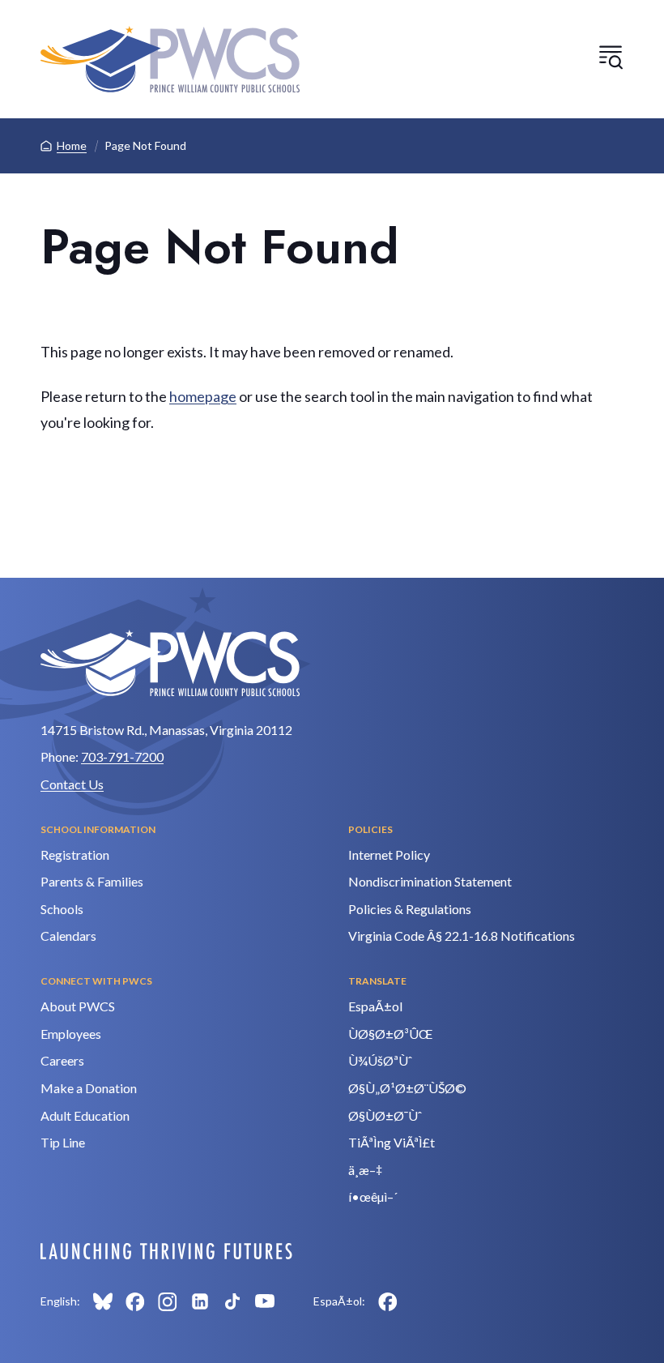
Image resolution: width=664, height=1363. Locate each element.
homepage (202, 396)
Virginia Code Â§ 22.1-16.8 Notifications (461, 935)
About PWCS (77, 1006)
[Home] (170, 59)
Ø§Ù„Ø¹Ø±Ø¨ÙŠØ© (407, 1088)
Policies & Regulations (409, 908)
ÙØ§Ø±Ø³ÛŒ (390, 1033)
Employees (70, 1033)
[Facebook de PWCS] (388, 1301)
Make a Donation (88, 1088)
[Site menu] (611, 57)
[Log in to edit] (166, 1251)
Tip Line (62, 1142)
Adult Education (85, 1115)
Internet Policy (389, 854)
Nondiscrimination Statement (430, 881)
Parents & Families (91, 881)
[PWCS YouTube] (265, 1301)
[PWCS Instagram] (167, 1301)
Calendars (68, 935)
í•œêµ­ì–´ (373, 1196)
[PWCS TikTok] (232, 1301)
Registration (74, 854)
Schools (61, 908)
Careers (62, 1060)
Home (72, 145)
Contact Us (72, 784)
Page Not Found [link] (145, 145)
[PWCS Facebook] (135, 1301)
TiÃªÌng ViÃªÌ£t (391, 1142)
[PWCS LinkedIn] (200, 1301)
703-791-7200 (122, 756)
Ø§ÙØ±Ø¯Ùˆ (385, 1115)
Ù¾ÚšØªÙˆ (380, 1060)
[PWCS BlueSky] (103, 1301)
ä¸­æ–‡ (365, 1169)
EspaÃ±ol (375, 1006)
